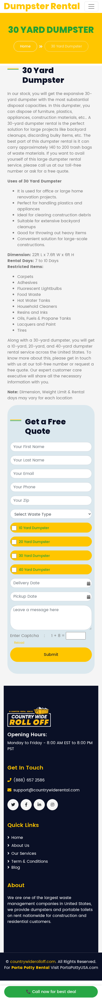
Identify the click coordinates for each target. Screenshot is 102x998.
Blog (15, 867)
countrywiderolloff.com (32, 961)
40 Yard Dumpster (34, 569)
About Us (20, 846)
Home (25, 46)
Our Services (23, 854)
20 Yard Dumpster (34, 541)
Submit (51, 654)
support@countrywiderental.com (46, 790)
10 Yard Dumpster (34, 527)
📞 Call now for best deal (51, 992)
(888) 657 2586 (29, 780)
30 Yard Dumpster (34, 555)
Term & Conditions (29, 861)
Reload (17, 642)
